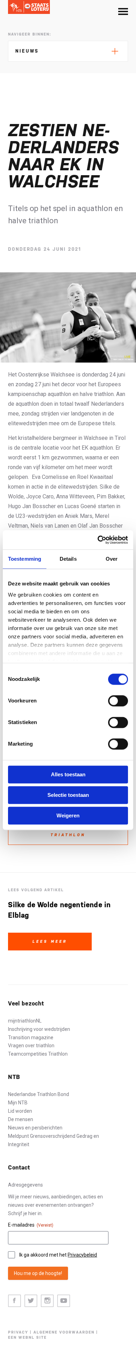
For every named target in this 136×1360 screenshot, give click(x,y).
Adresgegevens (25, 1185)
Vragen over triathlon (31, 1045)
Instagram (47, 1301)
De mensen (20, 1119)
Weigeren (68, 815)
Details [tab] (68, 559)
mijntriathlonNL (24, 1021)
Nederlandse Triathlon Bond (38, 1094)
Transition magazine (30, 1037)
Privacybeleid (82, 1255)
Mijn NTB (18, 1102)
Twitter (30, 1301)
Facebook (14, 1301)
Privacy (18, 1332)
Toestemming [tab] (24, 559)
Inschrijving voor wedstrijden (39, 1029)
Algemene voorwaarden (64, 1332)
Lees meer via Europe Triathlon (68, 831)
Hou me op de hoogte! (38, 1273)
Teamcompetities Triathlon (38, 1054)
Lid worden (20, 1111)
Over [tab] (112, 559)
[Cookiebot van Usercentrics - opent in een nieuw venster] (98, 539)
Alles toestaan (68, 774)
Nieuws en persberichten (35, 1127)
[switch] (118, 700)
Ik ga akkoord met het (58, 1255)
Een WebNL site (27, 1337)
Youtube (63, 1301)
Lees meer (49, 941)
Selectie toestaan (68, 795)
